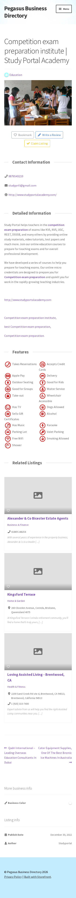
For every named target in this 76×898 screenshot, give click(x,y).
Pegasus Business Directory (25, 12)
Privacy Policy (13, 877)
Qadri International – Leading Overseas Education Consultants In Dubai (20, 755)
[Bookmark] (8, 510)
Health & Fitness (16, 687)
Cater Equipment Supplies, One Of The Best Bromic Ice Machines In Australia (55, 752)
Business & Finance (18, 524)
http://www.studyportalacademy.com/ (32, 195)
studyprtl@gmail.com (22, 185)
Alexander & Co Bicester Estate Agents (37, 518)
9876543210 (15, 176)
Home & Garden (16, 600)
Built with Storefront (37, 877)
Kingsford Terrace (21, 594)
